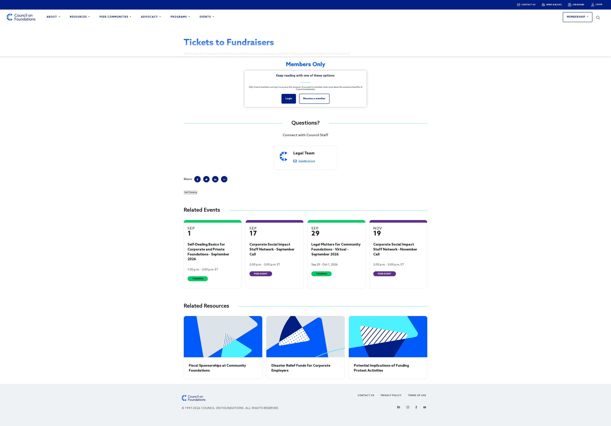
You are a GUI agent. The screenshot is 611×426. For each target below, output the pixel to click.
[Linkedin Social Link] (398, 406)
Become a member (314, 98)
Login (599, 5)
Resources (79, 17)
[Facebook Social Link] (416, 406)
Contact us (528, 5)
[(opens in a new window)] (224, 179)
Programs (179, 17)
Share (188, 179)
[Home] (21, 17)
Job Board (578, 5)
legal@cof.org (306, 161)
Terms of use (417, 395)
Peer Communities (114, 17)
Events (206, 17)
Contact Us (366, 395)
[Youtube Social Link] (424, 406)
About (52, 17)
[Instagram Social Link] (407, 406)
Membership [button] (576, 17)
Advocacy (150, 17)
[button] (600, 17)
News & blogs (554, 5)
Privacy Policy (391, 395)
